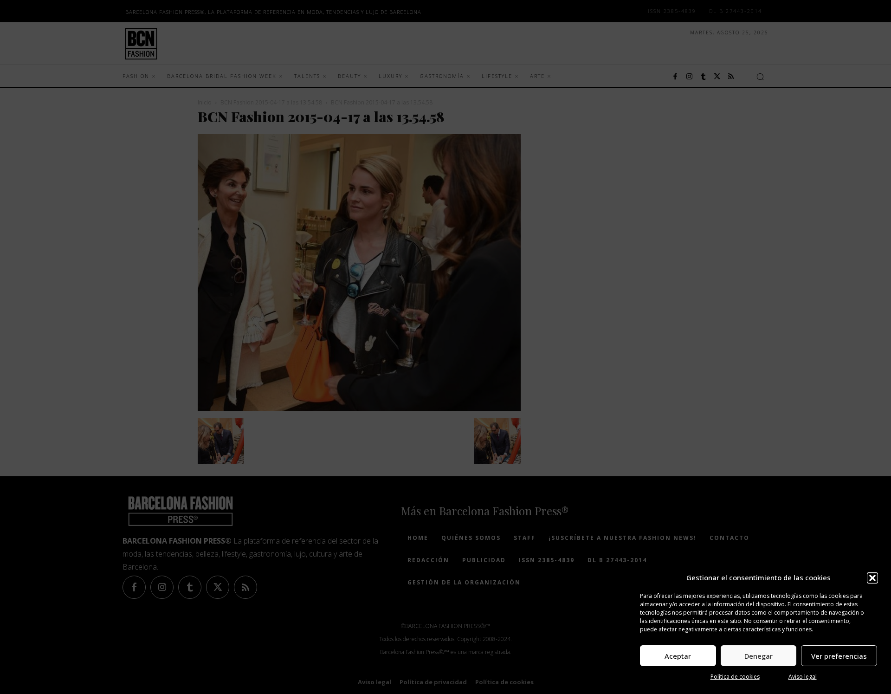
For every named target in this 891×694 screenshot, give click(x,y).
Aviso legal (802, 677)
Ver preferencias (839, 656)
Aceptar (678, 656)
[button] (872, 578)
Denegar (758, 656)
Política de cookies (735, 677)
